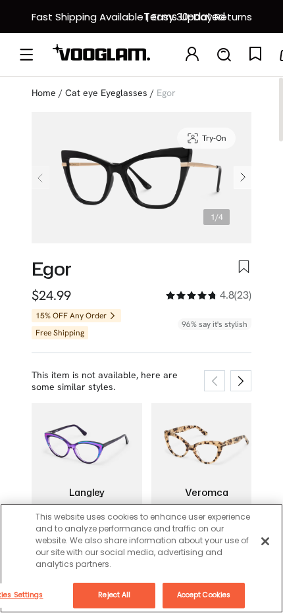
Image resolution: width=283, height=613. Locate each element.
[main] (141, 558)
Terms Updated (184, 16)
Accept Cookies (203, 595)
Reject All (114, 595)
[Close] (265, 541)
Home (44, 93)
